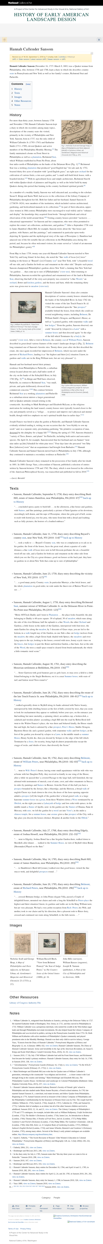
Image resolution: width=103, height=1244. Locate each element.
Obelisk (17, 803)
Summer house (71, 676)
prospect (81, 307)
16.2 (21, 1186)
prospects (43, 871)
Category (46, 1198)
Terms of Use (13, 1229)
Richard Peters (26, 354)
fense (31, 741)
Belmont (83, 314)
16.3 (24, 1186)
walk (66, 257)
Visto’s (70, 810)
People (57, 1198)
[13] (76, 447)
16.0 (15, 1186)
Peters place (83, 900)
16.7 (37, 1186)
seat (54, 260)
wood (90, 260)
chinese (17, 814)
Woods (79, 278)
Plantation (53, 614)
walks (85, 321)
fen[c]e (78, 336)
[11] (82, 415)
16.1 (18, 1186)
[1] (53, 149)
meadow (34, 286)
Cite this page (70, 1207)
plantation (36, 156)
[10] (31, 389)
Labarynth (48, 803)
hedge (77, 632)
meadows (78, 636)
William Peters (75, 339)
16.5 (30, 1186)
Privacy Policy (25, 1229)
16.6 (33, 1186)
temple (24, 814)
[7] (65, 225)
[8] (34, 246)
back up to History (72, 537)
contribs (62, 57)
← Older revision (23, 59)
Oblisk (84, 817)
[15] (88, 471)
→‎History (70, 57)
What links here (15, 1207)
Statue (31, 806)
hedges (52, 325)
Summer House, (57, 842)
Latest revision (36, 59)
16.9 (43, 1186)
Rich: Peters (72, 907)
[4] (84, 185)
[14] (67, 454)
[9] (23, 378)
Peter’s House (68, 726)
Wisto (75, 799)
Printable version (30, 1207)
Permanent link (44, 1210)
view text (65, 271)
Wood (22, 647)
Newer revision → (54, 59)
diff (14, 59)
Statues (22, 510)
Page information (57, 1207)
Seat (54, 156)
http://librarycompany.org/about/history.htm (35, 1134)
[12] (49, 432)
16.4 (27, 1186)
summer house (51, 332)
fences (20, 643)
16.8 (40, 1186)
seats (12, 73)
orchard (82, 171)
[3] (26, 178)
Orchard (82, 622)
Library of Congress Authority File (25, 1002)
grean (42, 799)
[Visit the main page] (4, 39)
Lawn (76, 328)
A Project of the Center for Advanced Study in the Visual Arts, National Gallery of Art (51, 9)
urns (29, 810)
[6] (46, 217)
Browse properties (84, 1207)
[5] (60, 206)
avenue (54, 814)
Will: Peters (30, 770)
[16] (81, 497)
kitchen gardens (34, 282)
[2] (79, 164)
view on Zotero (51, 1046)
